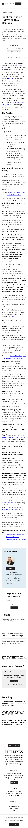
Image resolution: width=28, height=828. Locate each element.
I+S (14, 810)
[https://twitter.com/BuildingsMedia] (16, 796)
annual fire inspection (9, 503)
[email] (19, 57)
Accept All (14, 824)
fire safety (11, 79)
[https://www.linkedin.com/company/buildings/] (11, 796)
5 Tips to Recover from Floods (16, 539)
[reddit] (17, 57)
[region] (14, 821)
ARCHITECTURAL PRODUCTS (14, 804)
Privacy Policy (19, 820)
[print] (25, 57)
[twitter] (14, 57)
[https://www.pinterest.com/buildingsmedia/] (14, 796)
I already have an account (14, 684)
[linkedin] (11, 57)
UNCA (12, 316)
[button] (3, 4)
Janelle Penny (14, 45)
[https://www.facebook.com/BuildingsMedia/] (9, 796)
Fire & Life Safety (7, 12)
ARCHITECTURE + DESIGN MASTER (14, 803)
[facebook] (8, 57)
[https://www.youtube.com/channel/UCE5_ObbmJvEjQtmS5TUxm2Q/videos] (18, 796)
